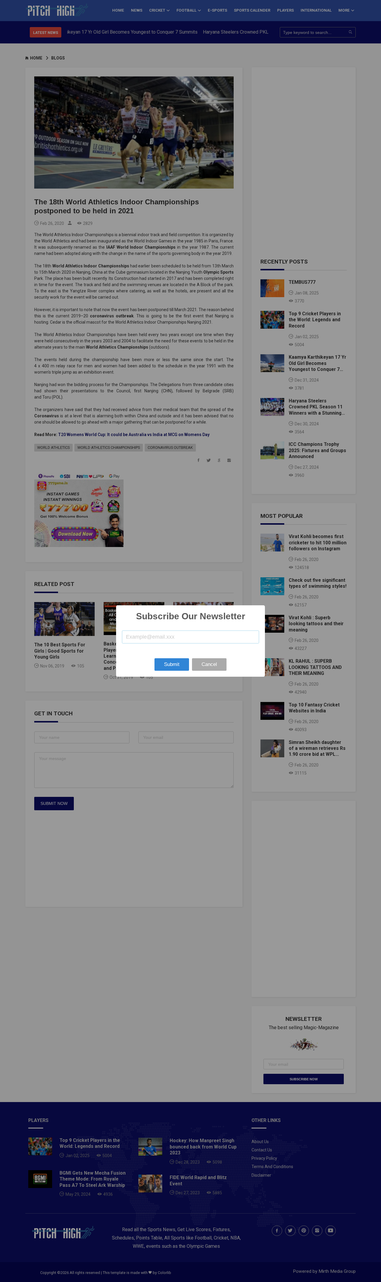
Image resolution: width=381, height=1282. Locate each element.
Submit (171, 664)
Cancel (209, 664)
